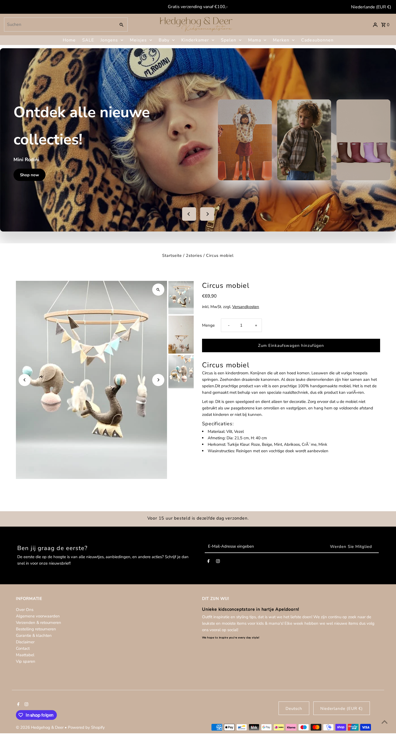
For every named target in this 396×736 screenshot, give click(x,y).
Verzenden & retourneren (38, 622)
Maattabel (25, 655)
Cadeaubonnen (317, 40)
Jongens (109, 40)
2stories (194, 255)
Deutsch (294, 708)
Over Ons (24, 609)
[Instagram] (218, 562)
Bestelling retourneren (36, 629)
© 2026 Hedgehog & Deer (40, 727)
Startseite (172, 255)
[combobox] (59, 24)
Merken (281, 40)
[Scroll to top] (384, 722)
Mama (254, 40)
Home (69, 40)
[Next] (158, 380)
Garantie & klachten (34, 635)
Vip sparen (25, 661)
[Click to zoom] (158, 290)
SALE (88, 40)
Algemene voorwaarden (38, 616)
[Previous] (25, 380)
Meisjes (138, 40)
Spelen (228, 40)
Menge (208, 325)
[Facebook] (208, 562)
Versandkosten (245, 306)
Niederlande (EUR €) (371, 7)
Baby (164, 40)
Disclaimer (25, 642)
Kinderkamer (195, 40)
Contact (23, 648)
